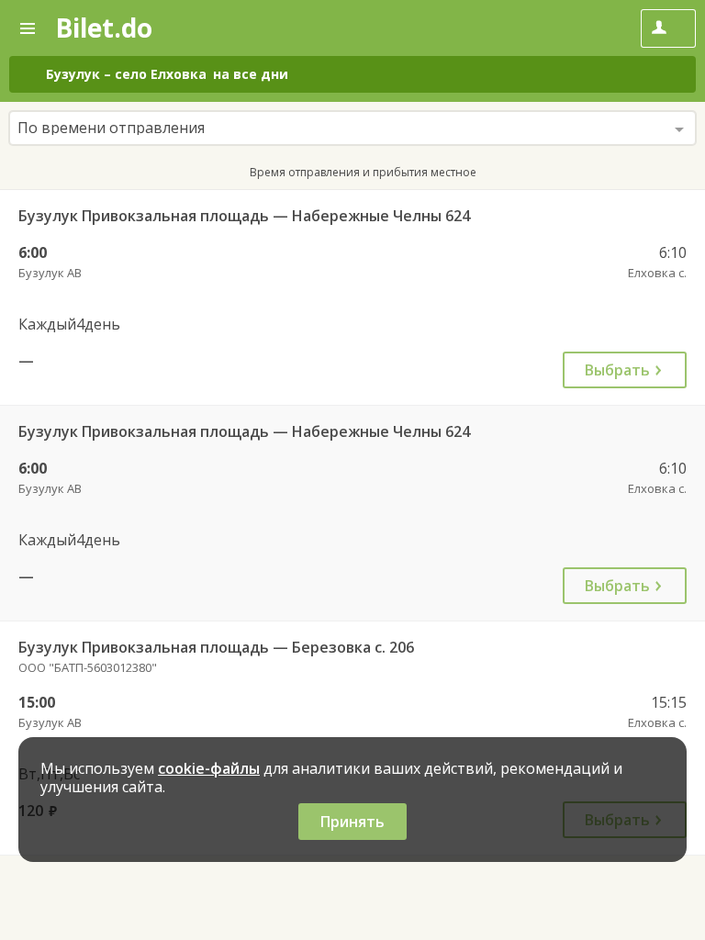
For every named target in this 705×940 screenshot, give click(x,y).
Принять (352, 821)
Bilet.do (103, 27)
